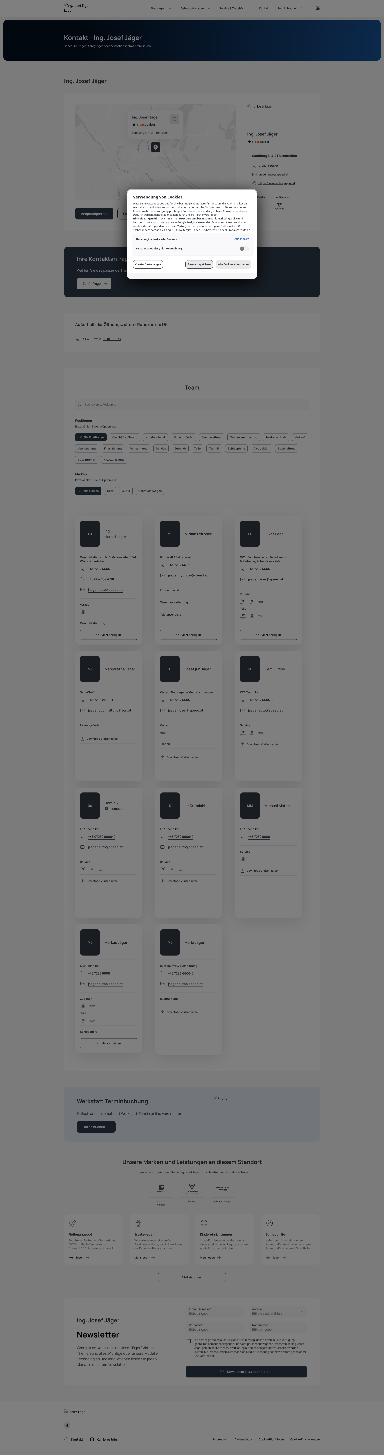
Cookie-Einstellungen (148, 264)
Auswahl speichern (199, 264)
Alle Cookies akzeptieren (233, 264)
